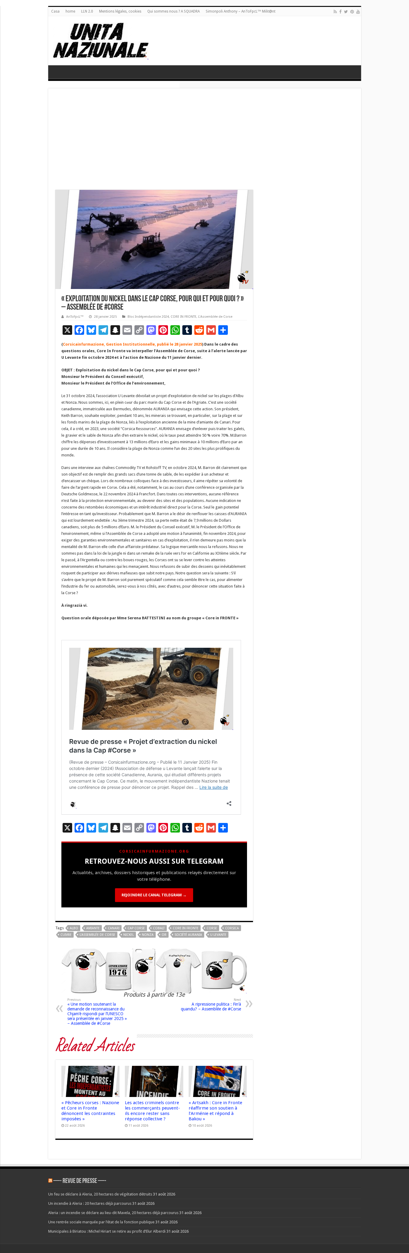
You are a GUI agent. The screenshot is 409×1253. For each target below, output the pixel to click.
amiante (93, 928)
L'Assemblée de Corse (215, 317)
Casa (55, 11)
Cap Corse (136, 928)
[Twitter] (346, 11)
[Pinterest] (352, 11)
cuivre (66, 935)
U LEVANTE (218, 935)
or (164, 935)
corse (212, 928)
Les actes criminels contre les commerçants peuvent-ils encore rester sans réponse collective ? (152, 1111)
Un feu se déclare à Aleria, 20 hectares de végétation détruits (100, 1194)
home (70, 11)
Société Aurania (188, 935)
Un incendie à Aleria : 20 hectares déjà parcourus (89, 1203)
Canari (113, 928)
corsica (232, 928)
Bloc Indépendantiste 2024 (148, 317)
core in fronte (186, 928)
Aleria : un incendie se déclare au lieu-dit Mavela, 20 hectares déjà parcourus (113, 1212)
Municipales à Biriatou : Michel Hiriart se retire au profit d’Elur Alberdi (107, 1231)
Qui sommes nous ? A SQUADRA (173, 11)
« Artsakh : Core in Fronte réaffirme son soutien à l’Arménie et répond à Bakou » (215, 1111)
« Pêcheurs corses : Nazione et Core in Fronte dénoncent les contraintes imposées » (90, 1111)
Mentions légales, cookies (120, 11)
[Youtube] (358, 11)
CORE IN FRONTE (183, 317)
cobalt (159, 928)
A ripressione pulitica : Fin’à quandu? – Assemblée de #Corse (211, 1004)
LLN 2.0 (87, 11)
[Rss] (335, 11)
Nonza (148, 935)
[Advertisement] (204, 140)
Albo (74, 928)
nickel (128, 935)
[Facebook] (340, 11)
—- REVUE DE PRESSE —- (79, 1181)
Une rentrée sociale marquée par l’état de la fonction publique (101, 1222)
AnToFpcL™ (75, 317)
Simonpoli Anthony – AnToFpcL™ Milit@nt (240, 11)
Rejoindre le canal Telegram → (154, 895)
